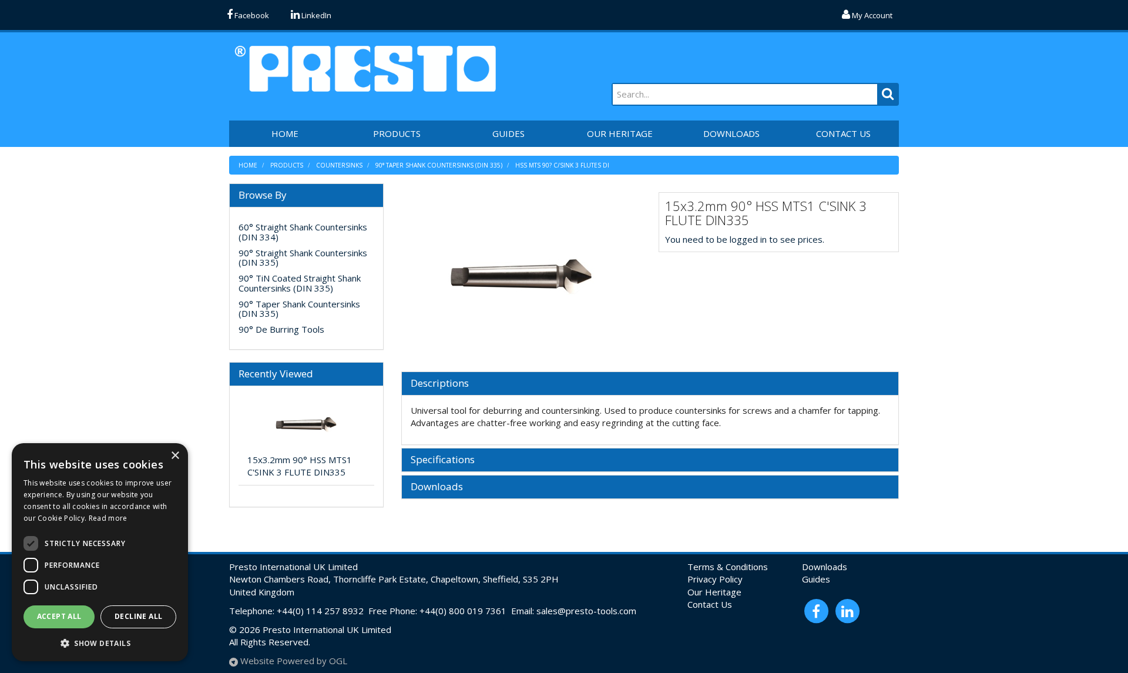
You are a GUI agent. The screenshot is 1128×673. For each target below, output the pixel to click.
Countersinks (339, 165)
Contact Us (709, 604)
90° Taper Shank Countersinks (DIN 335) (438, 165)
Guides (816, 579)
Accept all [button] (59, 616)
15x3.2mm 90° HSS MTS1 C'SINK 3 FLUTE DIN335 (299, 466)
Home (248, 165)
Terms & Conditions (727, 566)
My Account (871, 15)
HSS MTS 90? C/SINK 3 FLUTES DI (562, 165)
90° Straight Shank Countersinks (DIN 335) (303, 258)
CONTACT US (843, 133)
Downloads (437, 487)
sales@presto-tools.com (586, 611)
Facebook (251, 15)
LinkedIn (315, 15)
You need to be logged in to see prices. (744, 239)
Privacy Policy (715, 579)
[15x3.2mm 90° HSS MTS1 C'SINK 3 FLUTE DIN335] (521, 275)
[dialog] (100, 552)
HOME (284, 133)
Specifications (443, 460)
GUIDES (508, 133)
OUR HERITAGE (620, 133)
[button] (100, 642)
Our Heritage (714, 592)
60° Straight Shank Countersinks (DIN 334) (303, 232)
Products (397, 133)
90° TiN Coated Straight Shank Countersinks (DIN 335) (300, 283)
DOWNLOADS (731, 133)
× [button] (174, 455)
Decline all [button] (138, 616)
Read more (108, 518)
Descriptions (440, 383)
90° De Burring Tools (281, 329)
